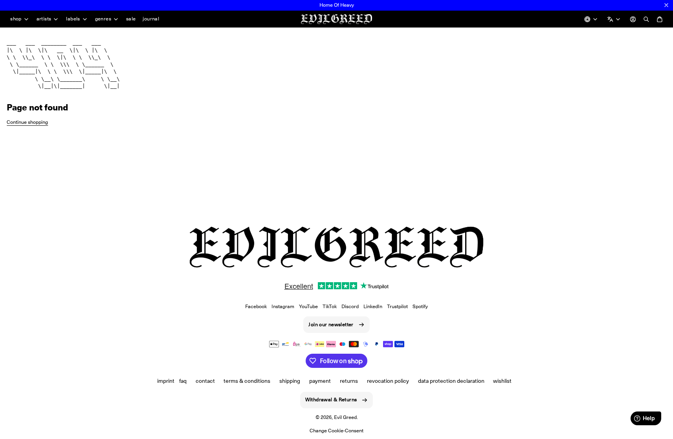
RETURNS (349, 380)
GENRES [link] (103, 19)
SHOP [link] (16, 19)
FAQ (183, 380)
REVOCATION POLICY (388, 380)
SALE (131, 18)
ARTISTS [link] (44, 19)
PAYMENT (320, 380)
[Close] (666, 5)
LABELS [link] (73, 19)
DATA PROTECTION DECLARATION (451, 380)
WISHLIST (502, 380)
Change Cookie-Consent (336, 430)
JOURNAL (151, 18)
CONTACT (205, 380)
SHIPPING (289, 380)
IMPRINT (165, 380)
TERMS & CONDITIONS (247, 380)
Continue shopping (27, 122)
